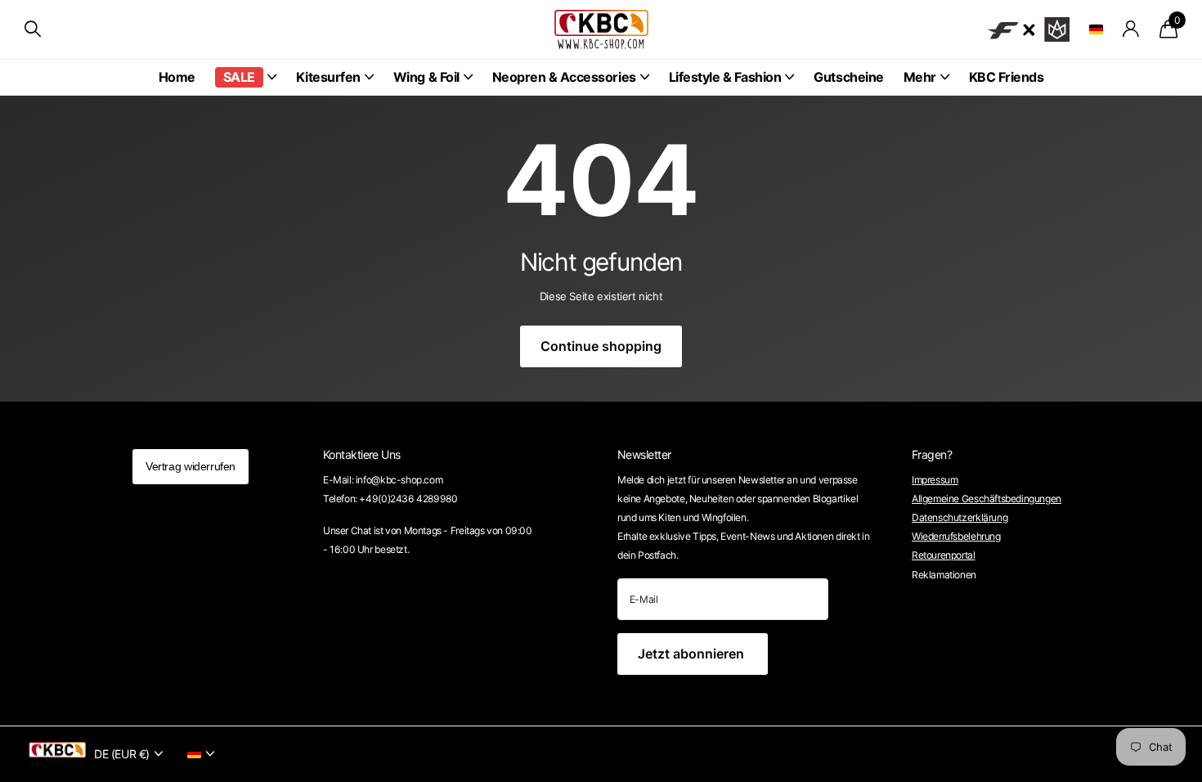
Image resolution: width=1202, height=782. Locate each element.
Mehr (920, 77)
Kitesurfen (328, 77)
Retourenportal (944, 555)
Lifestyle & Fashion (725, 77)
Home (177, 77)
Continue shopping (601, 346)
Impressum (935, 480)
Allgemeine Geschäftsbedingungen (986, 498)
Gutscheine (848, 77)
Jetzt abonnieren (692, 653)
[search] (33, 29)
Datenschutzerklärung (959, 517)
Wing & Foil (426, 77)
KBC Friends (1006, 77)
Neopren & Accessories (564, 77)
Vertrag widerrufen (190, 466)
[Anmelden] (1131, 29)
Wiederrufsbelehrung (956, 536)
